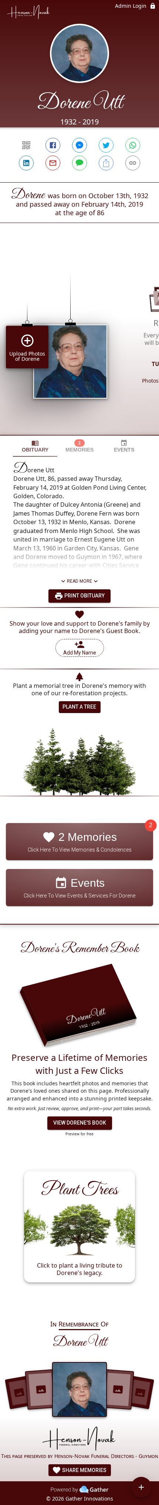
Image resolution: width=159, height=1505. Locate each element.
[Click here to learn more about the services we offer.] (79, 1439)
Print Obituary (84, 596)
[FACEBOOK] (52, 145)
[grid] (79, 341)
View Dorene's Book (79, 1123)
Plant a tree (79, 707)
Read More (79, 581)
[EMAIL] (52, 163)
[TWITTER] (106, 145)
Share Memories (83, 1470)
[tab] (35, 446)
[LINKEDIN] (26, 163)
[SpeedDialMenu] (141, 1487)
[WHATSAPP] (132, 145)
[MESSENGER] (79, 145)
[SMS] (79, 163)
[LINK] (132, 163)
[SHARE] (106, 163)
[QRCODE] (26, 145)
